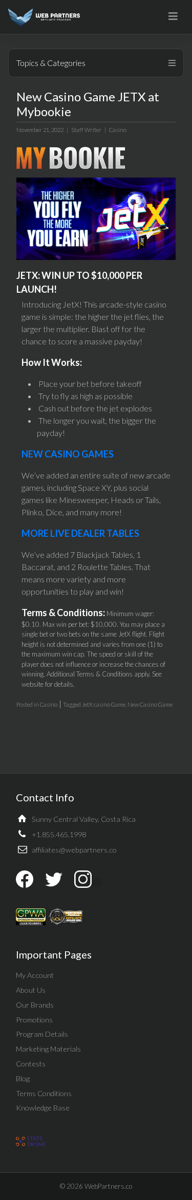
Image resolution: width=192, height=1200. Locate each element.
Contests (31, 1063)
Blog (23, 1078)
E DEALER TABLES (102, 533)
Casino (117, 129)
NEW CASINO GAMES (68, 454)
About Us (31, 990)
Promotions (34, 1019)
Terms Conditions (44, 1093)
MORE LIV (43, 533)
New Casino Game (150, 704)
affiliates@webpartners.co (74, 849)
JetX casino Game (103, 704)
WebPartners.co (108, 1186)
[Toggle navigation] (173, 16)
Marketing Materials (48, 1048)
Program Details (42, 1034)
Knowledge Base (43, 1107)
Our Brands (35, 1004)
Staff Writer (86, 129)
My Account (35, 975)
